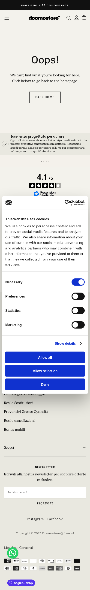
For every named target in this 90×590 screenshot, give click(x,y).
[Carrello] (84, 18)
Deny (45, 384)
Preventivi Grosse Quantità (26, 412)
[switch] (78, 296)
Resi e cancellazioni (19, 421)
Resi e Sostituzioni (18, 403)
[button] (7, 18)
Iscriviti (45, 503)
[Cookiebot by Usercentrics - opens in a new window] (65, 203)
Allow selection (45, 371)
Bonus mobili (14, 430)
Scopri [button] (9, 447)
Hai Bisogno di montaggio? (25, 394)
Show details (65, 343)
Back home (45, 97)
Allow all (45, 357)
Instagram (35, 519)
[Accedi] (76, 18)
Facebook (55, 519)
